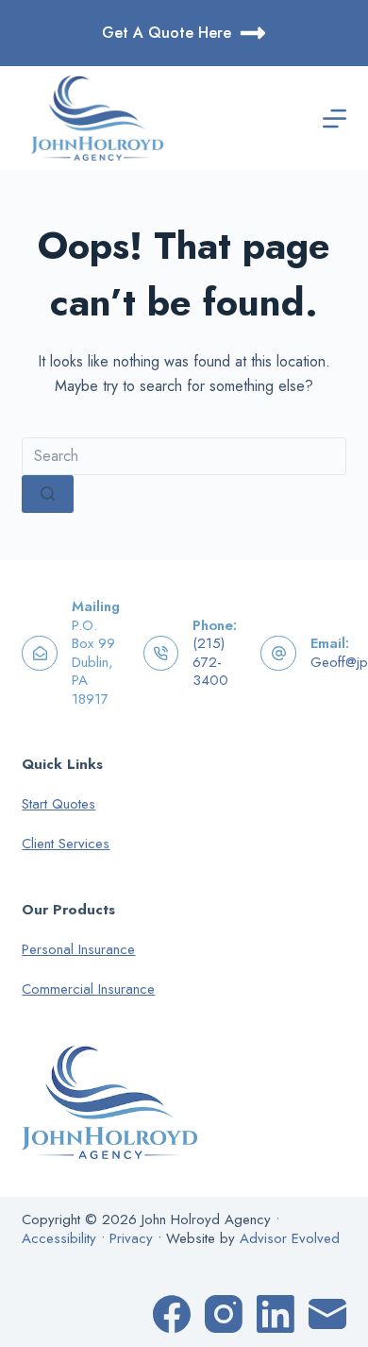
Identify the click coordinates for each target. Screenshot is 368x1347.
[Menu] (334, 118)
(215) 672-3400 (210, 662)
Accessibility (59, 1238)
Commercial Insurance (88, 989)
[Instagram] (224, 1314)
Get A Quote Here (166, 32)
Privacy (131, 1238)
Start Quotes (58, 803)
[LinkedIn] (275, 1314)
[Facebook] (172, 1314)
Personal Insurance (78, 949)
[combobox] (183, 456)
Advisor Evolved (290, 1238)
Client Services (65, 843)
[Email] (327, 1314)
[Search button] (48, 494)
